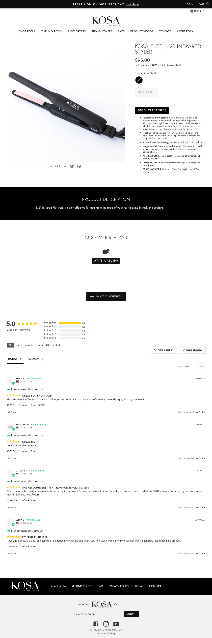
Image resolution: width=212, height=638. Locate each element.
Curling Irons (51, 31)
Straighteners (101, 31)
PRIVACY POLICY (119, 586)
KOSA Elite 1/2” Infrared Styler (21, 405)
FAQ (100, 586)
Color (145, 73)
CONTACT (165, 31)
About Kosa (185, 31)
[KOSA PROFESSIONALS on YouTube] (116, 624)
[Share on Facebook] (65, 166)
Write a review (106, 261)
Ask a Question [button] (165, 349)
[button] (170, 65)
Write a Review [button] (194, 349)
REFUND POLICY (82, 586)
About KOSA (58, 586)
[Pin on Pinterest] (79, 166)
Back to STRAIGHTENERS (108, 296)
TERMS (139, 586)
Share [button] (13, 412)
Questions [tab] (33, 358)
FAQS (121, 31)
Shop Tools (27, 31)
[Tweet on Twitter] (72, 166)
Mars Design (110, 633)
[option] (106, 4)
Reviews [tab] (12, 358)
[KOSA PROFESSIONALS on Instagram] (106, 624)
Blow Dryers (76, 31)
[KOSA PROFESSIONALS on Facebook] (96, 624)
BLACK (139, 80)
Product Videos (141, 31)
